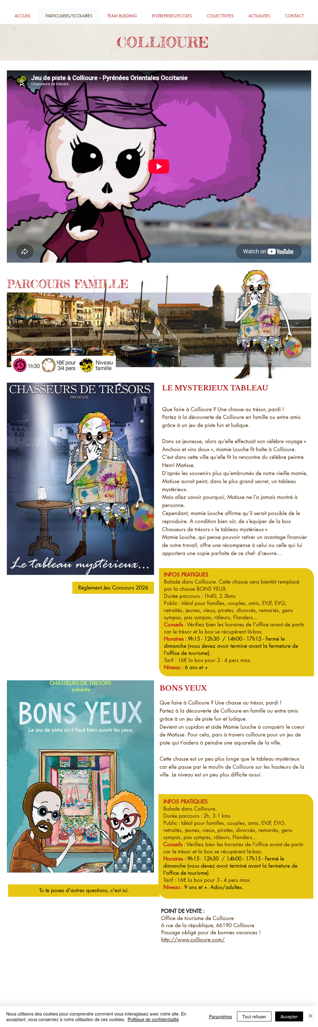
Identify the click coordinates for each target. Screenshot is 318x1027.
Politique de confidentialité (153, 1019)
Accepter (289, 1016)
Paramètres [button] (220, 1016)
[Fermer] (310, 1016)
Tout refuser (254, 1016)
